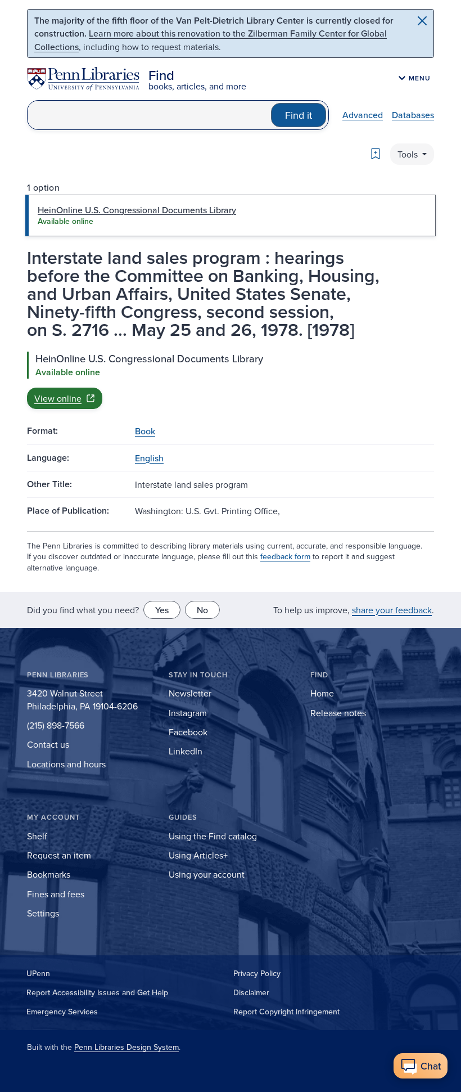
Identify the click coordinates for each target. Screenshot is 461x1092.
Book (145, 431)
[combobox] (149, 115)
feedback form (285, 556)
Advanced (362, 115)
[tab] (230, 215)
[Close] (422, 21)
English (149, 458)
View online (58, 398)
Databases (413, 115)
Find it (298, 115)
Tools (408, 154)
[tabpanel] (230, 380)
